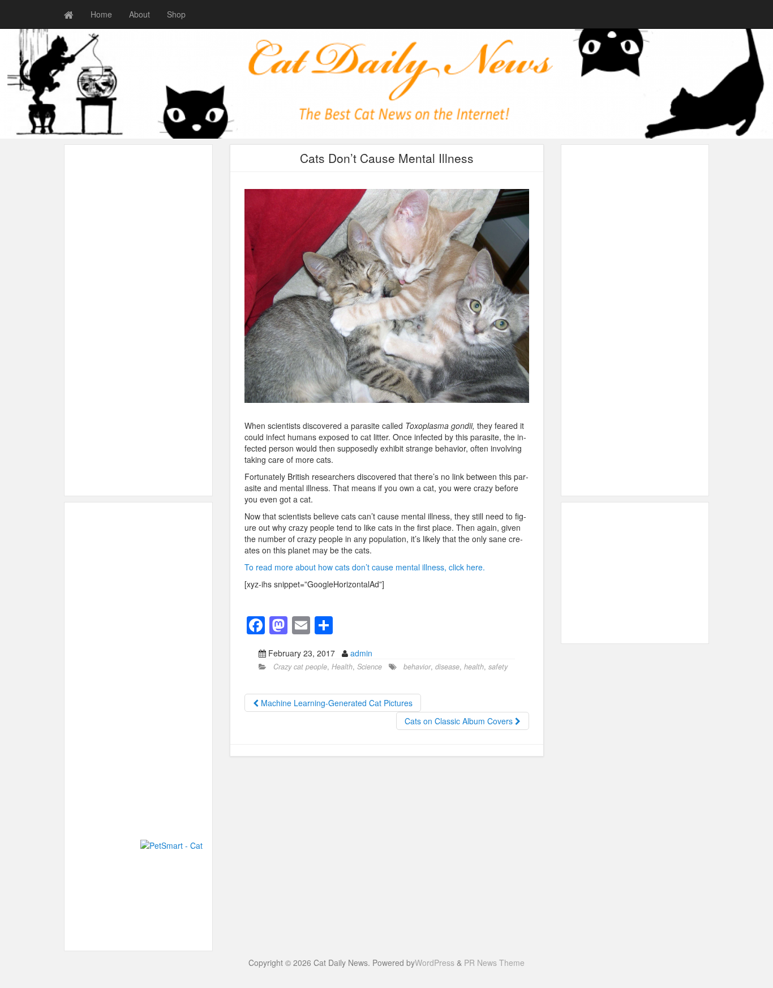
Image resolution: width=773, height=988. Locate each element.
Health (342, 666)
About (139, 14)
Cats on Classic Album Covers (460, 721)
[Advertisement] (138, 320)
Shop (176, 14)
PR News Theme (494, 962)
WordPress (434, 962)
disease (447, 666)
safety (498, 666)
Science (369, 666)
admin (361, 653)
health (474, 666)
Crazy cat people (300, 666)
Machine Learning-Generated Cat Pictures (336, 702)
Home (101, 14)
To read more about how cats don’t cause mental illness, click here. (364, 567)
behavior (417, 666)
